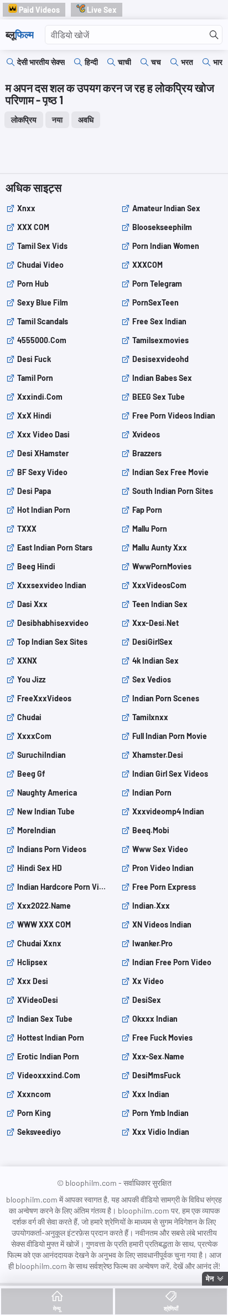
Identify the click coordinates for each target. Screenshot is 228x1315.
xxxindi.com (40, 396)
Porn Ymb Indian (160, 1113)
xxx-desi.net (155, 623)
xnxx (26, 208)
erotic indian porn (48, 1056)
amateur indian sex (166, 208)
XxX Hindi (34, 415)
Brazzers (147, 453)
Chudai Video (40, 264)
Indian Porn (152, 792)
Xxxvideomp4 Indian (168, 811)
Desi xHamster (43, 453)
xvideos (146, 434)
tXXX (27, 528)
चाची (124, 62)
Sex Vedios (151, 679)
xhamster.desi (157, 755)
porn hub (33, 283)
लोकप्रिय (24, 119)
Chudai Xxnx (39, 943)
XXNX (27, 660)
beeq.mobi (150, 830)
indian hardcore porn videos (62, 886)
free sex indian (159, 321)
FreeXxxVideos (44, 698)
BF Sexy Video (42, 472)
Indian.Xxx (151, 905)
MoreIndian (36, 830)
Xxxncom (34, 1094)
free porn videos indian (173, 415)
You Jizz (31, 679)
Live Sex (101, 9)
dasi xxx (32, 604)
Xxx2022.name (44, 905)
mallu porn (149, 528)
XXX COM (33, 227)
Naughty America (47, 792)
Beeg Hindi (36, 566)
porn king (34, 1113)
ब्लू (20, 34)
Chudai (29, 717)
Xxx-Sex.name (158, 1056)
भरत (187, 62)
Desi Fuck (34, 359)
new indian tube (46, 811)
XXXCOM (147, 264)
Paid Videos (38, 9)
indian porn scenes (165, 698)
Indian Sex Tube (44, 1018)
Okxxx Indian (155, 1018)
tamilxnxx (150, 717)
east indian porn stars (54, 547)
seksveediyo (39, 1131)
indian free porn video (171, 962)
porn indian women (165, 246)
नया (57, 119)
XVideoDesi (37, 1000)
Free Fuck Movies (162, 1037)
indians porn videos (51, 849)
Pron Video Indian (163, 868)
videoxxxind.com (48, 1075)
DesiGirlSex (152, 641)
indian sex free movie (170, 472)
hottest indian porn (50, 1037)
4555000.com (41, 340)
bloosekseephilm (162, 227)
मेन (210, 1278)
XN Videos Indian (161, 924)
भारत (220, 62)
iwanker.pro (152, 943)
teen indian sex (160, 604)
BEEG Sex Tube (158, 396)
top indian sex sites (52, 641)
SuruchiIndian (41, 755)
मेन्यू (57, 1308)
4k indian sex (155, 660)
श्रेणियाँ (171, 1308)
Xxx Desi (32, 981)
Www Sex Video (160, 849)
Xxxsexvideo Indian (51, 585)
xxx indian (150, 1094)
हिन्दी (91, 62)
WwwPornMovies (161, 566)
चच (156, 62)
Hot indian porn (43, 509)
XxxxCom (34, 736)
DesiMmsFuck (156, 1075)
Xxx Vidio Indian (160, 1131)
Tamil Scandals (42, 321)
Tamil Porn (35, 378)
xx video (148, 981)
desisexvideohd (160, 359)
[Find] (214, 34)
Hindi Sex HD (39, 868)
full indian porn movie (169, 736)
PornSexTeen (155, 302)
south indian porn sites (172, 491)
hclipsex (32, 962)
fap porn (147, 509)
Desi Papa (34, 491)
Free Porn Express (164, 886)
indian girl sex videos (170, 773)
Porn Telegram (157, 283)
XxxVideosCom (159, 585)
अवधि (86, 119)
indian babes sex (162, 378)
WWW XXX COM (44, 924)
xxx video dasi (43, 434)
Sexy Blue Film (42, 302)
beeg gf (31, 773)
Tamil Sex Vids (42, 246)
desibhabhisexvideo (53, 623)
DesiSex (146, 1000)
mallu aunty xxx (159, 547)
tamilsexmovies (160, 340)
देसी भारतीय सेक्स (41, 62)
